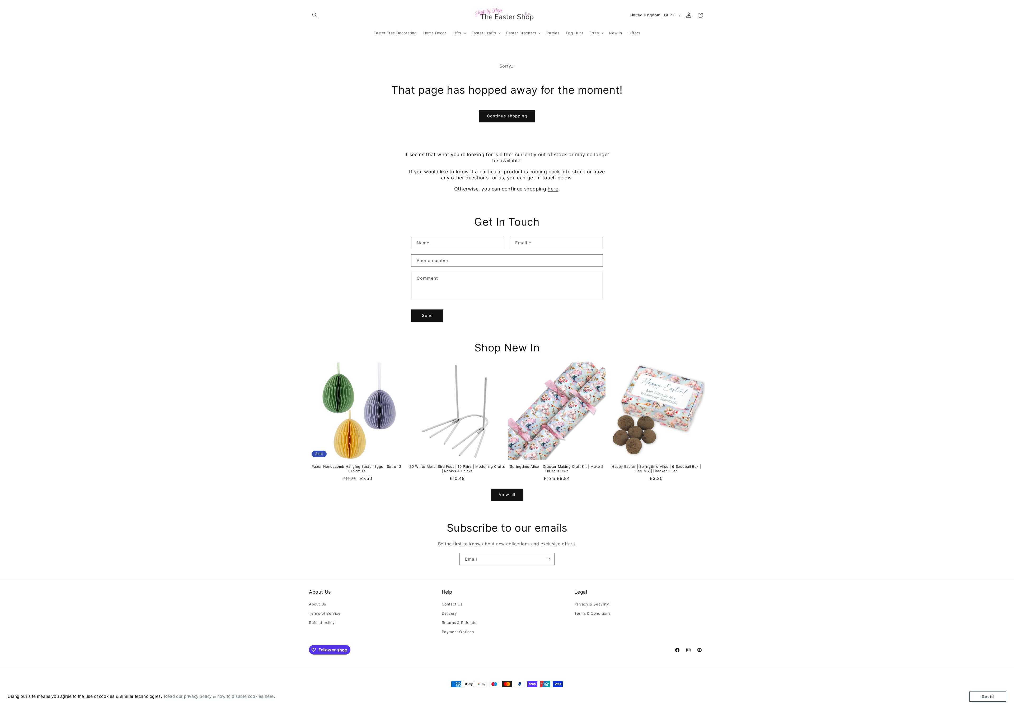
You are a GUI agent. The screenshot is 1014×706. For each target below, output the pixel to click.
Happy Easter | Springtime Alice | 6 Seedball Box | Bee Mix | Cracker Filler (656, 468)
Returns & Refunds (459, 622)
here (553, 189)
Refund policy (322, 622)
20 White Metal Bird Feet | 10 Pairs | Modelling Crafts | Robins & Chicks (457, 468)
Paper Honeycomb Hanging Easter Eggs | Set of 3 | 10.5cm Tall (358, 468)
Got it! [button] (988, 696)
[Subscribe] (548, 559)
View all (507, 494)
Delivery (449, 613)
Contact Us (452, 604)
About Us (317, 604)
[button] (315, 15)
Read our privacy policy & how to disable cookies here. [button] (219, 696)
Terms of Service (325, 613)
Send (427, 315)
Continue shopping (507, 115)
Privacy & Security (591, 604)
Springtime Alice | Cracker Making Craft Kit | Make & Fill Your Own (556, 468)
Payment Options (458, 631)
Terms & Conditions (592, 613)
